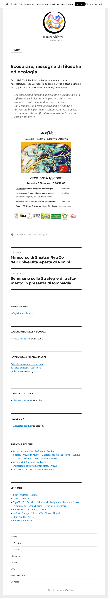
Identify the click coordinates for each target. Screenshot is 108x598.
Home (14, 536)
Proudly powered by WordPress (61, 590)
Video (14, 562)
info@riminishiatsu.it (22, 313)
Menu (16, 50)
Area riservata (18, 575)
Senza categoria (40, 235)
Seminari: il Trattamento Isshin (29, 462)
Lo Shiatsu (16, 543)
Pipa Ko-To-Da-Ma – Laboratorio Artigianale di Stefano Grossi (46, 502)
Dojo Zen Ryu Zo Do (23, 517)
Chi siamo (16, 556)
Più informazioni (93, 4)
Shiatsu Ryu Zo (21, 498)
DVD (13, 569)
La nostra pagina (22, 425)
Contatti (15, 582)
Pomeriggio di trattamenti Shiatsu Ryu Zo (35, 466)
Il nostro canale (21, 400)
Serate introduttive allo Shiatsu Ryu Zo (33, 451)
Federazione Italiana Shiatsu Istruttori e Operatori (39, 506)
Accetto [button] (80, 4)
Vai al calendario (21, 338)
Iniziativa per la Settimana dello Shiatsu (34, 469)
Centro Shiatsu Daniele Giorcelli (29, 509)
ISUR (28, 87)
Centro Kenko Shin (23, 520)
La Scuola (16, 549)
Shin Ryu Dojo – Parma (25, 495)
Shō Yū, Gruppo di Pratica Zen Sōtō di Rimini (36, 513)
